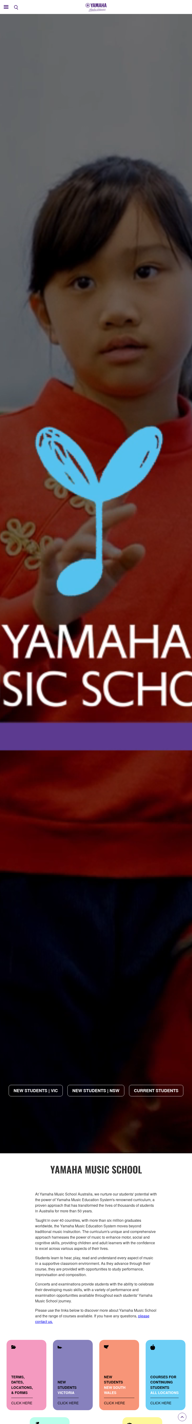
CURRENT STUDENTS (156, 1090)
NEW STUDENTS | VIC (36, 1090)
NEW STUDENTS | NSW (95, 1090)
